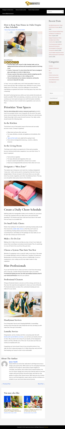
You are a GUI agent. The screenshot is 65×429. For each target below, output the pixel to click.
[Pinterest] (15, 62)
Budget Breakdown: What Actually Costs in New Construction (55, 40)
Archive (51, 66)
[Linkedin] (13, 62)
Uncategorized (52, 82)
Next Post (41, 384)
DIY (50, 70)
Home (50, 72)
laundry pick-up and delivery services (14, 336)
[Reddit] (10, 62)
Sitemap (46, 427)
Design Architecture (54, 68)
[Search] (63, 11)
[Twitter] (8, 62)
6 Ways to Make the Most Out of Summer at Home (33, 410)
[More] (18, 62)
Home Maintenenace (54, 79)
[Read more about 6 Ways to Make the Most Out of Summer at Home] (33, 401)
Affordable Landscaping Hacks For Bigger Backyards (12, 410)
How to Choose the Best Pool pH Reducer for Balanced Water (56, 33)
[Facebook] (5, 62)
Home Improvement (10, 30)
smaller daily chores (18, 228)
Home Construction (53, 75)
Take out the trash (12, 138)
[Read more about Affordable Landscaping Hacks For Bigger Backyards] (13, 401)
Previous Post (5, 384)
